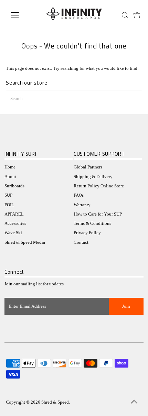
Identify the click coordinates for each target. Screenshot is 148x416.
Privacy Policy (87, 232)
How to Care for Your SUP (98, 214)
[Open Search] (125, 15)
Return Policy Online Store (99, 186)
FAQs (79, 195)
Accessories (15, 223)
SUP (8, 195)
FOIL (9, 204)
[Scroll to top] (134, 402)
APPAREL (14, 214)
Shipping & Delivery (93, 176)
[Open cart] (137, 15)
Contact (81, 242)
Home (9, 167)
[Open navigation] (22, 15)
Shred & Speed (55, 402)
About (10, 176)
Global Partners (88, 167)
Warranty (82, 204)
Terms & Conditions (92, 223)
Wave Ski (13, 232)
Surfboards (14, 186)
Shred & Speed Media (24, 242)
